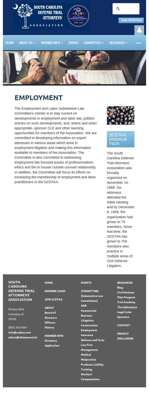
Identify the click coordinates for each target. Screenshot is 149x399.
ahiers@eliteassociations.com (27, 337)
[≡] (138, 42)
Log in (139, 30)
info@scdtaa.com (19, 332)
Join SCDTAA (131, 20)
